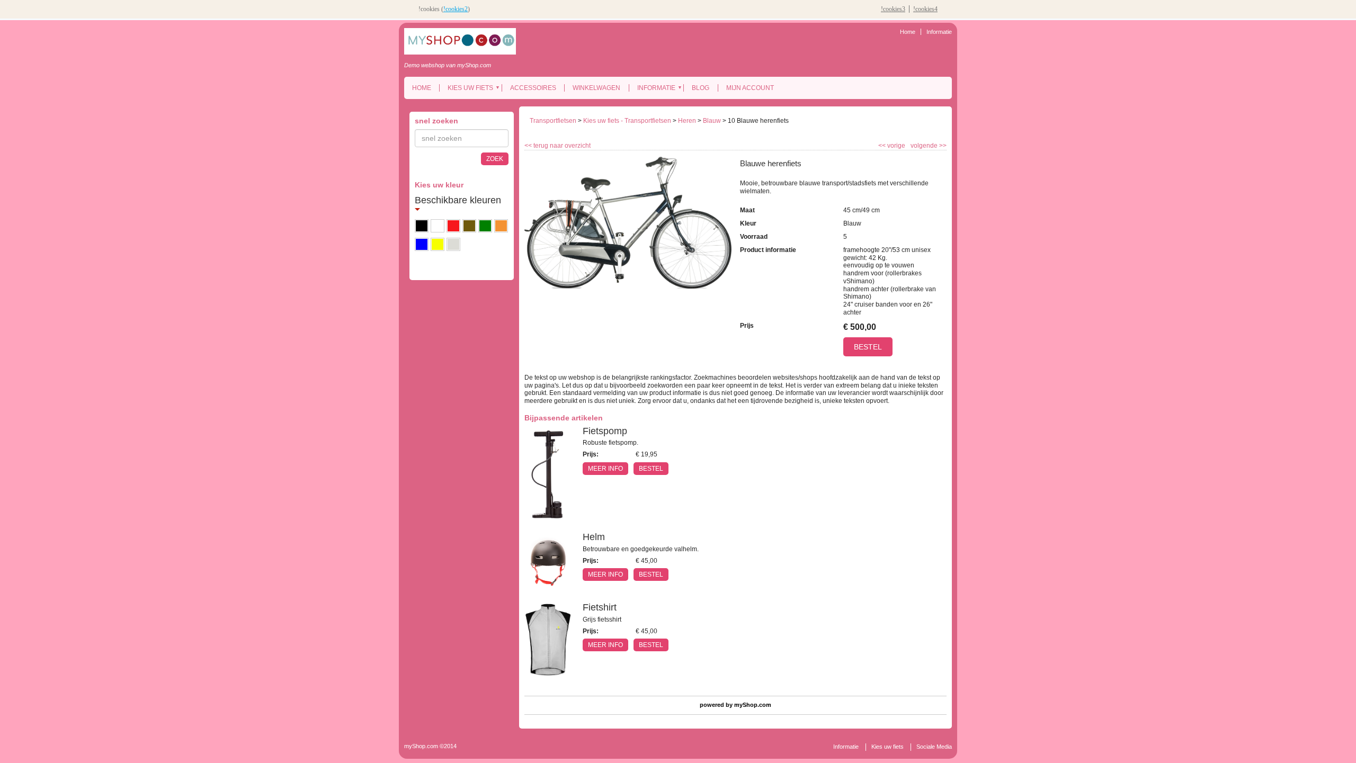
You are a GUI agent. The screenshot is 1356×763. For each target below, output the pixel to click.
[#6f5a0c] (469, 225)
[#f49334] (501, 225)
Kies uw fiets (470, 88)
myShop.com (752, 705)
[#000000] (422, 225)
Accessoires (533, 88)
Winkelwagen (596, 88)
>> (942, 145)
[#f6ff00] (437, 244)
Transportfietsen (553, 120)
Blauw (712, 120)
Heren (687, 120)
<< (882, 145)
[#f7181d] (453, 225)
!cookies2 (455, 9)
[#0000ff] (422, 244)
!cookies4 (925, 9)
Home (907, 32)
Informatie (939, 32)
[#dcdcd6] (453, 244)
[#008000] (485, 225)
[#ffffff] (437, 225)
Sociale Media (934, 746)
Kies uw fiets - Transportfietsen (627, 120)
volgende (929, 145)
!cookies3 (893, 9)
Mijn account (750, 88)
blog (700, 88)
